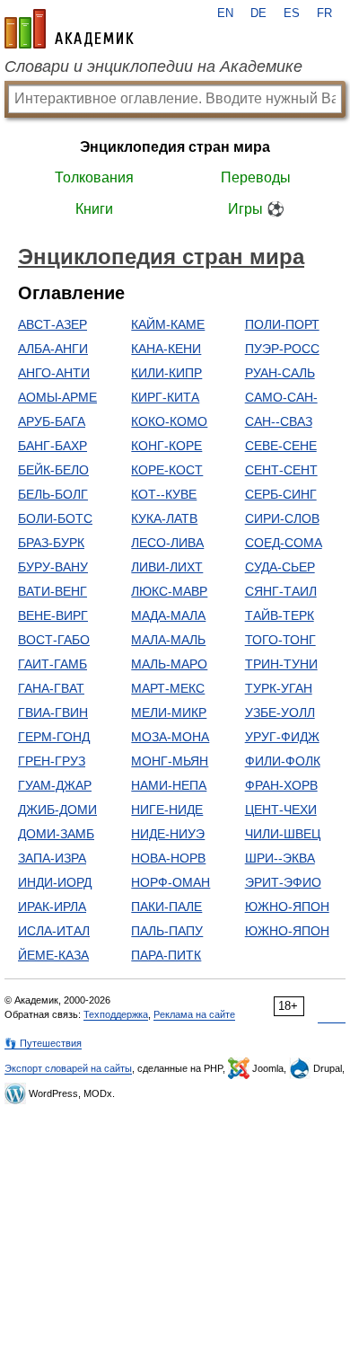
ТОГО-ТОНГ (280, 640)
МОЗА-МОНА (170, 737)
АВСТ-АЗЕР (52, 324)
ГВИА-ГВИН (53, 712)
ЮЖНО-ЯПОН (287, 906)
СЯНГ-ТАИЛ (281, 591)
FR (324, 13)
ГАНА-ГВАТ (51, 688)
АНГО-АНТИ (54, 373)
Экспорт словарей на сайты (68, 1068)
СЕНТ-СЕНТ (281, 470)
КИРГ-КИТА (165, 397)
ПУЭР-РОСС (282, 348)
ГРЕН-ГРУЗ (51, 761)
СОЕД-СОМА (283, 542)
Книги (94, 209)
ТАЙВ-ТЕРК (279, 615)
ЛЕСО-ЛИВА (167, 542)
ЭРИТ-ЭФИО (283, 882)
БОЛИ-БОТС (55, 518)
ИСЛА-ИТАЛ (54, 931)
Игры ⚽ (256, 209)
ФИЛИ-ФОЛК (282, 761)
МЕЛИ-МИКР (168, 712)
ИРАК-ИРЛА (52, 906)
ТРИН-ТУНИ (281, 664)
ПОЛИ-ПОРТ (282, 324)
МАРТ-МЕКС (168, 688)
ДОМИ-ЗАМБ (56, 834)
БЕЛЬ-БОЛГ (53, 494)
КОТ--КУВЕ (164, 494)
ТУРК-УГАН (278, 688)
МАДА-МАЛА (168, 615)
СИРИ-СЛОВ (282, 518)
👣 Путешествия (43, 1043)
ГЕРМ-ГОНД (54, 737)
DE (258, 13)
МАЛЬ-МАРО (169, 664)
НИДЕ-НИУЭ (168, 834)
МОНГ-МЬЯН (169, 761)
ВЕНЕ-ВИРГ (53, 615)
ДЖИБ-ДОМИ (57, 809)
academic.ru (69, 29)
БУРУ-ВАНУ (53, 567)
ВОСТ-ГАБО (54, 640)
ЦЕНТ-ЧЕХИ (281, 809)
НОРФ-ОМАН (170, 882)
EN (225, 13)
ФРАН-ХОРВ (281, 785)
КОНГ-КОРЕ (166, 445)
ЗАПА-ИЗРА (52, 858)
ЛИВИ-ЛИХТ (167, 567)
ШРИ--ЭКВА (280, 858)
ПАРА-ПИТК (166, 955)
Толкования (94, 177)
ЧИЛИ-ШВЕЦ (282, 834)
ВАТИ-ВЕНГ (52, 591)
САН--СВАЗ (278, 421)
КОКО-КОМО (169, 421)
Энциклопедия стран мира (175, 147)
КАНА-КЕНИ (166, 348)
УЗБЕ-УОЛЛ (280, 712)
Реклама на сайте (194, 1014)
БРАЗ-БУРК (51, 542)
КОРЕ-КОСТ (167, 470)
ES (292, 13)
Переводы (256, 177)
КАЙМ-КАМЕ (168, 324)
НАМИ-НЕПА (168, 785)
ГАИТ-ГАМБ (52, 664)
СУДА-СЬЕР (280, 567)
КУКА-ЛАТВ (164, 518)
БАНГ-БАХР (52, 445)
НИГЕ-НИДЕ (167, 809)
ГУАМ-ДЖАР (55, 785)
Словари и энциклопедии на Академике (153, 66)
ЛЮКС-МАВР (169, 591)
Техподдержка (115, 1014)
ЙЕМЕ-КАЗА (53, 955)
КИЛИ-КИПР (166, 373)
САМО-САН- (281, 397)
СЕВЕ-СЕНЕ (281, 445)
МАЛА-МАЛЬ (168, 640)
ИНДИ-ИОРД (55, 882)
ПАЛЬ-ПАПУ (167, 931)
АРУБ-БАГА (51, 421)
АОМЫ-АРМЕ (57, 397)
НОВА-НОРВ (168, 858)
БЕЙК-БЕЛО (53, 470)
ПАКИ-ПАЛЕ (166, 906)
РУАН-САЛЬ (280, 373)
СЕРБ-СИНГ (281, 494)
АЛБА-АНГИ (53, 348)
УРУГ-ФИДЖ (282, 737)
